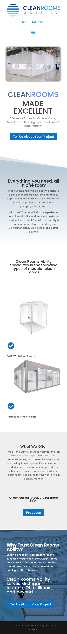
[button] (33, 22)
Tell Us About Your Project (33, 136)
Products (33, 512)
